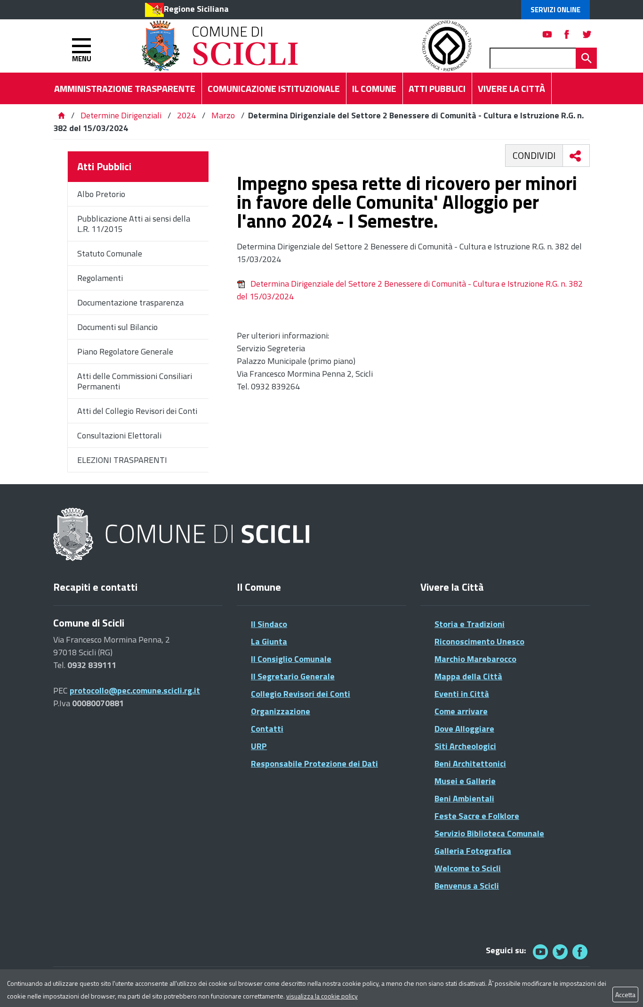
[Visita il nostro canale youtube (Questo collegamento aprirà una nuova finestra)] (547, 34)
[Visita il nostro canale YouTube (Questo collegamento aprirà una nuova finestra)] (560, 951)
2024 (186, 115)
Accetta (625, 994)
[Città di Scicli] (182, 535)
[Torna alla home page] (61, 115)
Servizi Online (555, 9)
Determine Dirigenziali (121, 115)
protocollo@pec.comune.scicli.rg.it (135, 690)
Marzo (223, 115)
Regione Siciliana (196, 8)
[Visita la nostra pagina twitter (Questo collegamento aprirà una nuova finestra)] (587, 34)
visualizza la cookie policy (322, 996)
